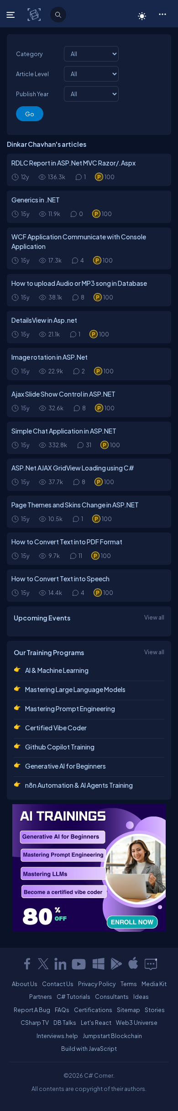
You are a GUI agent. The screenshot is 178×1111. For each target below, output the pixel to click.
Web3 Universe (136, 1022)
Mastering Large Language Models (75, 689)
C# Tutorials (73, 996)
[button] (162, 14)
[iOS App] (133, 964)
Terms (128, 983)
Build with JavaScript (89, 1048)
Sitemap (128, 1009)
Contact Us (57, 983)
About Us (24, 983)
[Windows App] (99, 964)
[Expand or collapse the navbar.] (11, 14)
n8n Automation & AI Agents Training (79, 785)
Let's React (96, 1022)
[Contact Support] (151, 964)
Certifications (93, 1009)
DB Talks (64, 1022)
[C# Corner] (35, 14)
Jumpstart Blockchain (112, 1035)
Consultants (112, 996)
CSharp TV (35, 1022)
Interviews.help (57, 1035)
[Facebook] (26, 964)
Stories (155, 1009)
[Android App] (116, 964)
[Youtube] (79, 964)
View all (154, 617)
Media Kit (154, 983)
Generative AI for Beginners (65, 766)
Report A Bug (32, 1009)
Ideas (141, 996)
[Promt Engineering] (89, 868)
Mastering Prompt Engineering (70, 708)
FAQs (62, 1009)
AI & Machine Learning (57, 670)
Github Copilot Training (59, 747)
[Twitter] (43, 964)
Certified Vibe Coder (56, 727)
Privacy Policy (97, 983)
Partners (40, 996)
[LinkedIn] (60, 964)
